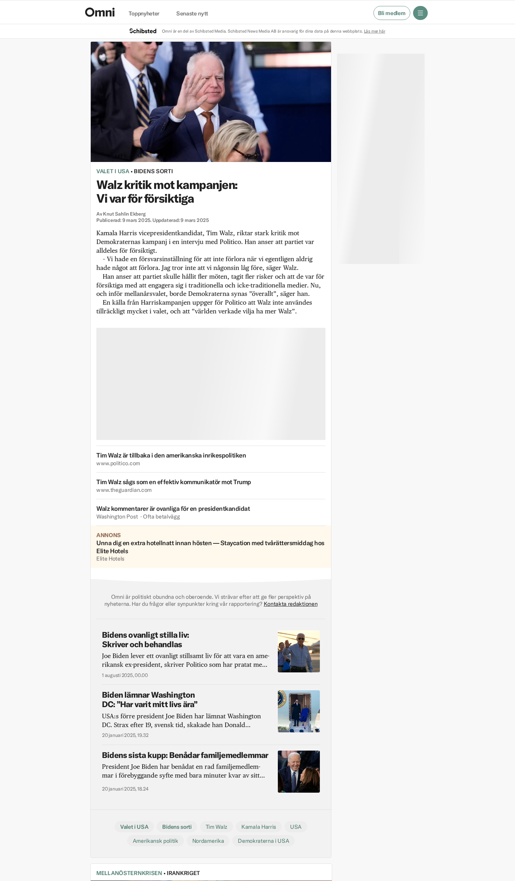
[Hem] (100, 12)
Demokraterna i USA (263, 840)
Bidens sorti (153, 171)
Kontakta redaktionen (291, 603)
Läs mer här (374, 31)
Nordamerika (208, 840)
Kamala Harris (258, 826)
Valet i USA (112, 171)
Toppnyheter (144, 14)
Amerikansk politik (155, 840)
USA (296, 826)
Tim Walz (216, 826)
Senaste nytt (192, 14)
